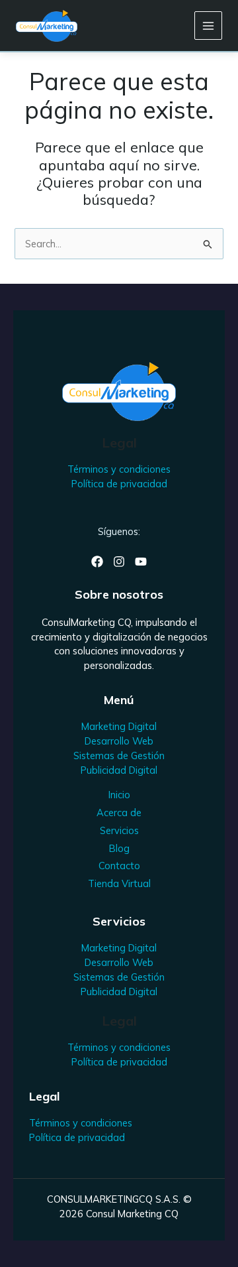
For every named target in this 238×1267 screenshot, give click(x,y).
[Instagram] (119, 562)
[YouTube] (141, 562)
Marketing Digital (119, 726)
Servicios (119, 830)
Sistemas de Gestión (119, 755)
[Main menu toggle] (208, 25)
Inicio (119, 794)
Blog (119, 848)
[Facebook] (97, 562)
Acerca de (119, 812)
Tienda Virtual (119, 883)
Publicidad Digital (119, 770)
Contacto (119, 865)
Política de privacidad (119, 483)
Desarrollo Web (119, 741)
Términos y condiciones (119, 469)
